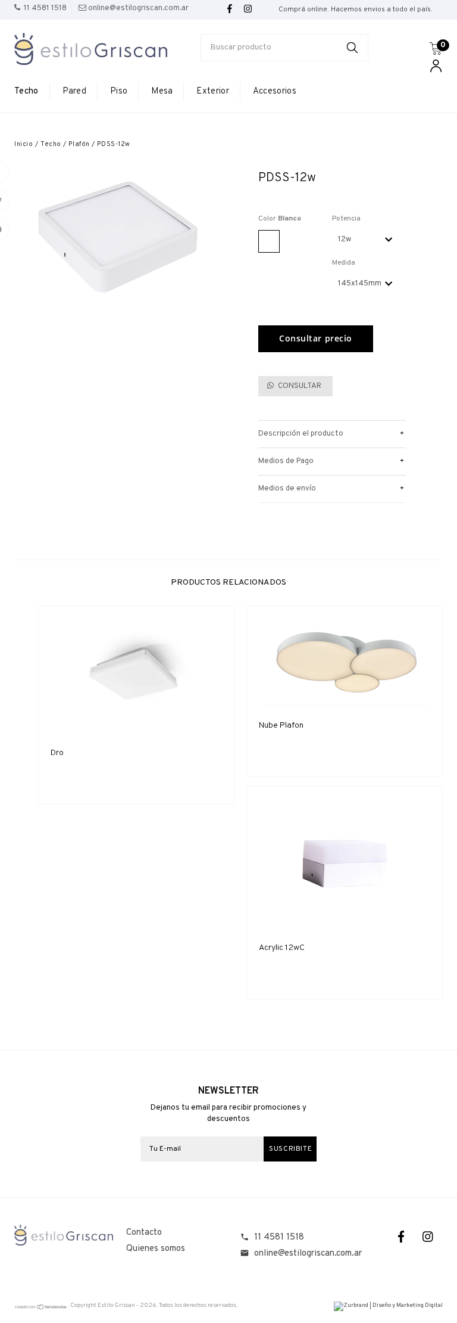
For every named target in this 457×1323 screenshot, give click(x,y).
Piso (118, 91)
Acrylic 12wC (282, 948)
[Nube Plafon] (344, 661)
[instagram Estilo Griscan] (248, 9)
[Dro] (136, 675)
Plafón (78, 144)
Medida (343, 263)
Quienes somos (155, 1248)
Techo (26, 91)
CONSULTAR (298, 386)
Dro (57, 753)
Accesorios (274, 91)
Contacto (144, 1232)
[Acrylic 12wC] (344, 863)
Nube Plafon (281, 725)
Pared (74, 91)
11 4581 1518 (279, 1237)
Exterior (212, 91)
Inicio (23, 144)
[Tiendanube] (41, 1308)
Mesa (162, 91)
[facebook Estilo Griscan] (229, 9)
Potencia (346, 218)
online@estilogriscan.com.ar (308, 1253)
